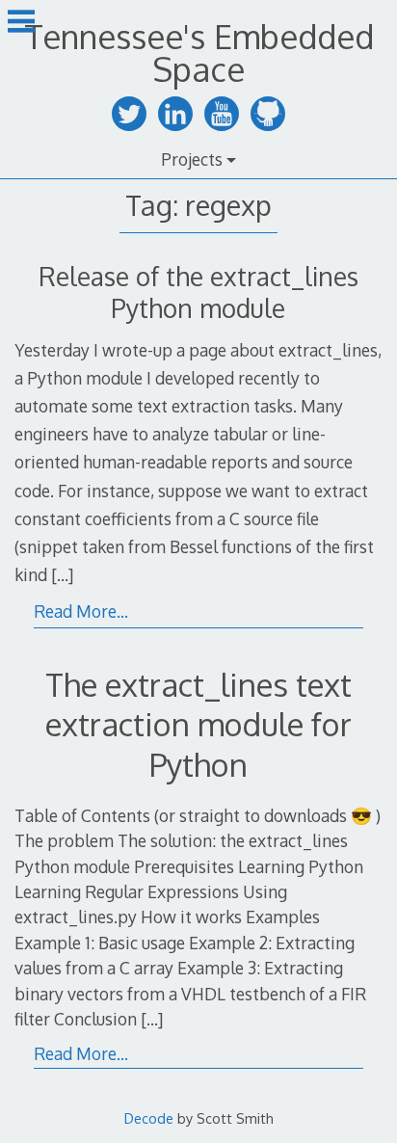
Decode (148, 1118)
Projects (192, 159)
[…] (62, 574)
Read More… (81, 611)
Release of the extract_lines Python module (198, 292)
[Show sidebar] (21, 23)
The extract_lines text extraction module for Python (198, 724)
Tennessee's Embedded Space (199, 52)
